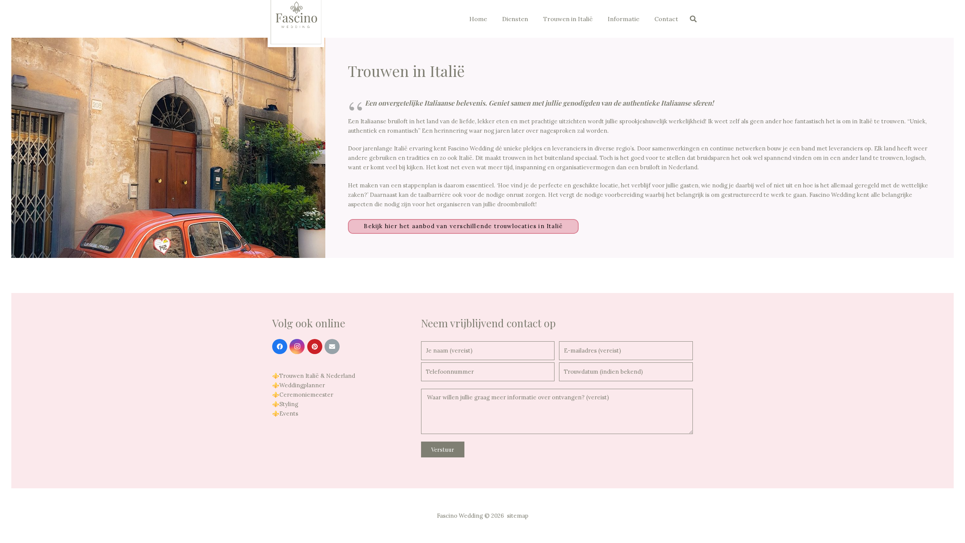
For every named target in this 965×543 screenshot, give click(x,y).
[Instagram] (297, 346)
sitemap (517, 515)
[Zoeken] (693, 19)
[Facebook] (279, 346)
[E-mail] (332, 346)
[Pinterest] (314, 346)
